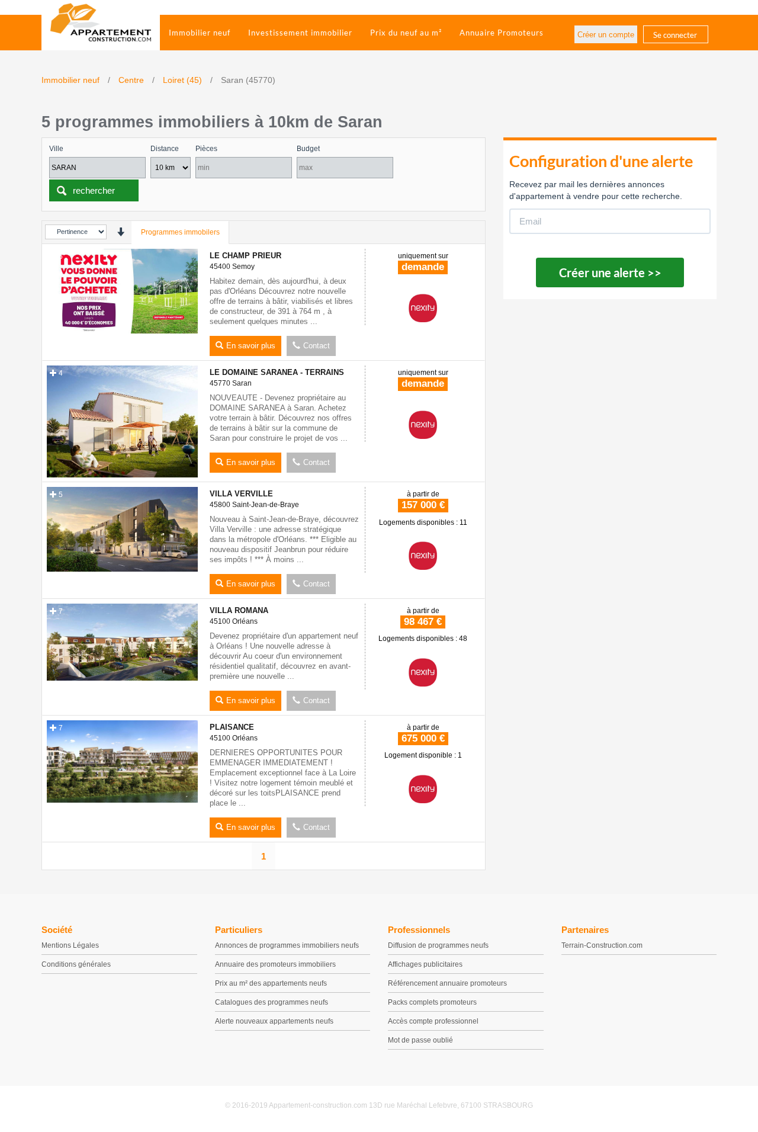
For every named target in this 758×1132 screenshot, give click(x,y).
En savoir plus (250, 345)
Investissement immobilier (300, 32)
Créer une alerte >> (610, 272)
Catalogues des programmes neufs (271, 1002)
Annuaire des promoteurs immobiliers (275, 964)
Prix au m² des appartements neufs (271, 983)
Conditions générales (76, 964)
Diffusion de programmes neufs (438, 945)
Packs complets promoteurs (432, 1002)
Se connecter (675, 35)
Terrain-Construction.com (602, 945)
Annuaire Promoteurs (502, 32)
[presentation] (120, 232)
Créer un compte (605, 34)
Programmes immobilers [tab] (180, 232)
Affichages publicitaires (425, 964)
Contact (316, 345)
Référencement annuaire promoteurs (447, 983)
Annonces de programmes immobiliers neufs (287, 945)
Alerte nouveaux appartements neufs (274, 1021)
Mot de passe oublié (420, 1040)
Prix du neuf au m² (406, 32)
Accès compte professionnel (433, 1021)
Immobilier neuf (199, 32)
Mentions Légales (70, 945)
